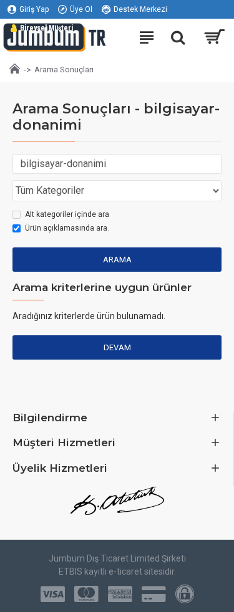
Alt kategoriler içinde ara (67, 214)
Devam (117, 347)
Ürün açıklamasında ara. (67, 228)
